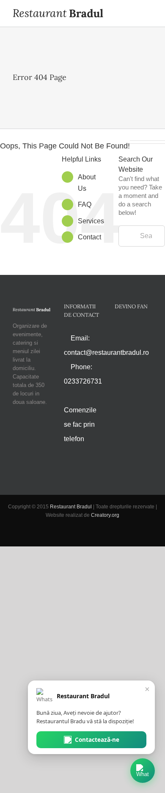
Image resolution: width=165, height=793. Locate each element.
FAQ (84, 204)
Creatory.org (105, 515)
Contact (89, 237)
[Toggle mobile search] (133, 13)
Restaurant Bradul (71, 507)
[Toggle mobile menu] (149, 13)
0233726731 (83, 381)
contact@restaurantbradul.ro (106, 352)
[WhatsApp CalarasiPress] (142, 770)
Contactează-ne (97, 740)
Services (91, 221)
